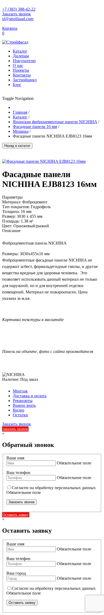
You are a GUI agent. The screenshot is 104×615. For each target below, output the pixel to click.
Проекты (21, 70)
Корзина (9, 28)
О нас (18, 65)
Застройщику (25, 80)
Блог (17, 84)
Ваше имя (15, 458)
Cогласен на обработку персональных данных (54, 487)
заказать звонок (15, 429)
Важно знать (24, 405)
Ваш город (16, 573)
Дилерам (21, 56)
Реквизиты (23, 400)
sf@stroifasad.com (17, 18)
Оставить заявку (16, 515)
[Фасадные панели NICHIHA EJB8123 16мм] (44, 161)
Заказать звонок (16, 14)
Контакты (22, 75)
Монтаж (20, 391)
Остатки (20, 415)
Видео (18, 410)
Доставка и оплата (29, 396)
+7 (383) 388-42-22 (18, 9)
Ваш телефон (18, 472)
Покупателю (24, 60)
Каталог (20, 51)
